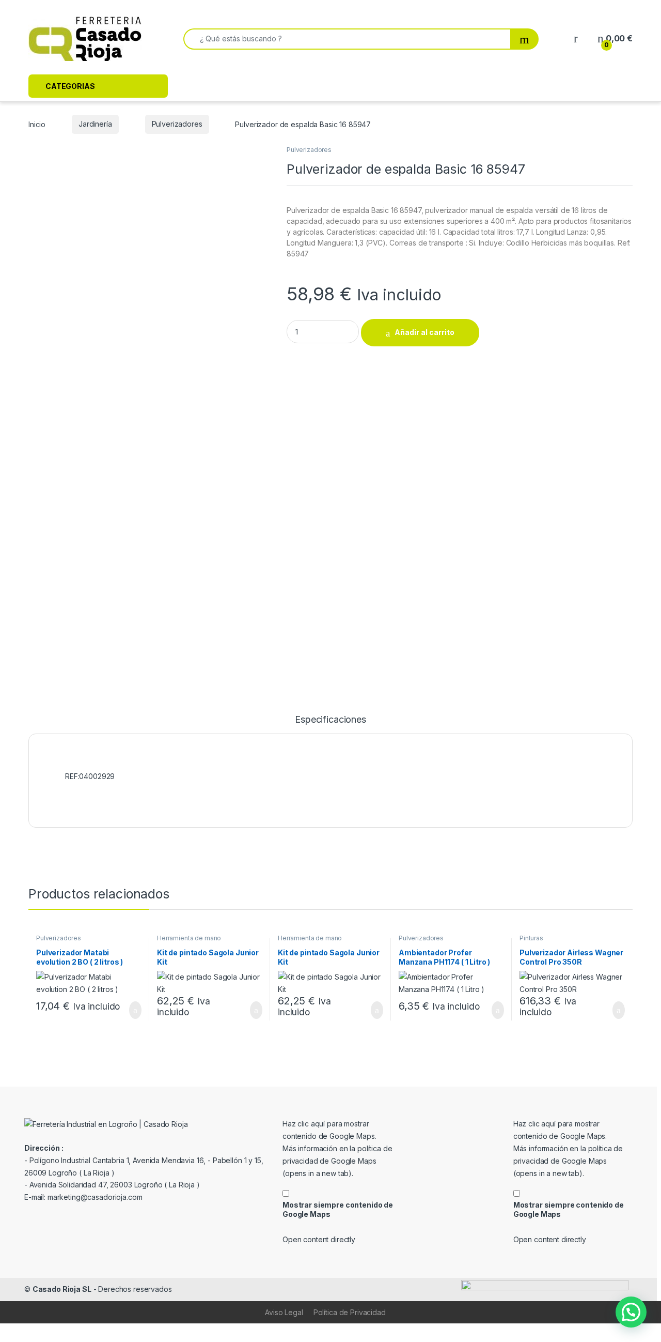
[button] (631, 1312)
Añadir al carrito (424, 332)
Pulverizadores (177, 123)
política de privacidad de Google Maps (337, 1161)
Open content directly (318, 1239)
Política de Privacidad (349, 1312)
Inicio (36, 123)
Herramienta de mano (189, 938)
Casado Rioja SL (62, 1289)
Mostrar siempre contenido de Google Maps (337, 1209)
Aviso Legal (284, 1312)
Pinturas (531, 938)
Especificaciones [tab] (330, 720)
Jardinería (95, 123)
